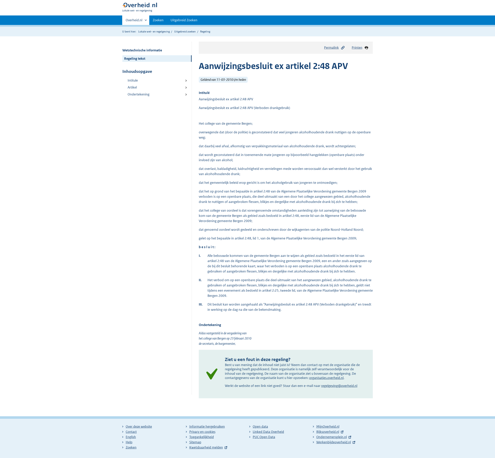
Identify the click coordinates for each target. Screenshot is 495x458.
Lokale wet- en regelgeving (154, 31)
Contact (131, 432)
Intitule (133, 80)
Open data (260, 426)
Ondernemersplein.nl (331, 437)
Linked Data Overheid (268, 432)
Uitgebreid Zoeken (184, 20)
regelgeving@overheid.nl (339, 386)
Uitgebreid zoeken (185, 31)
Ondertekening (138, 94)
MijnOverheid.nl (327, 426)
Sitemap (195, 442)
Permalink (331, 47)
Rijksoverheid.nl (327, 432)
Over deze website (139, 426)
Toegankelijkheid (201, 437)
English (131, 437)
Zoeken (158, 20)
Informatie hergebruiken (207, 426)
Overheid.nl (134, 21)
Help (129, 442)
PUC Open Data (264, 437)
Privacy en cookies (202, 432)
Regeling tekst (134, 58)
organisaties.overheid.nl (326, 378)
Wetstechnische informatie (142, 50)
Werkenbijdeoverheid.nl (333, 442)
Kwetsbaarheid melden (206, 447)
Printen (357, 47)
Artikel (132, 87)
